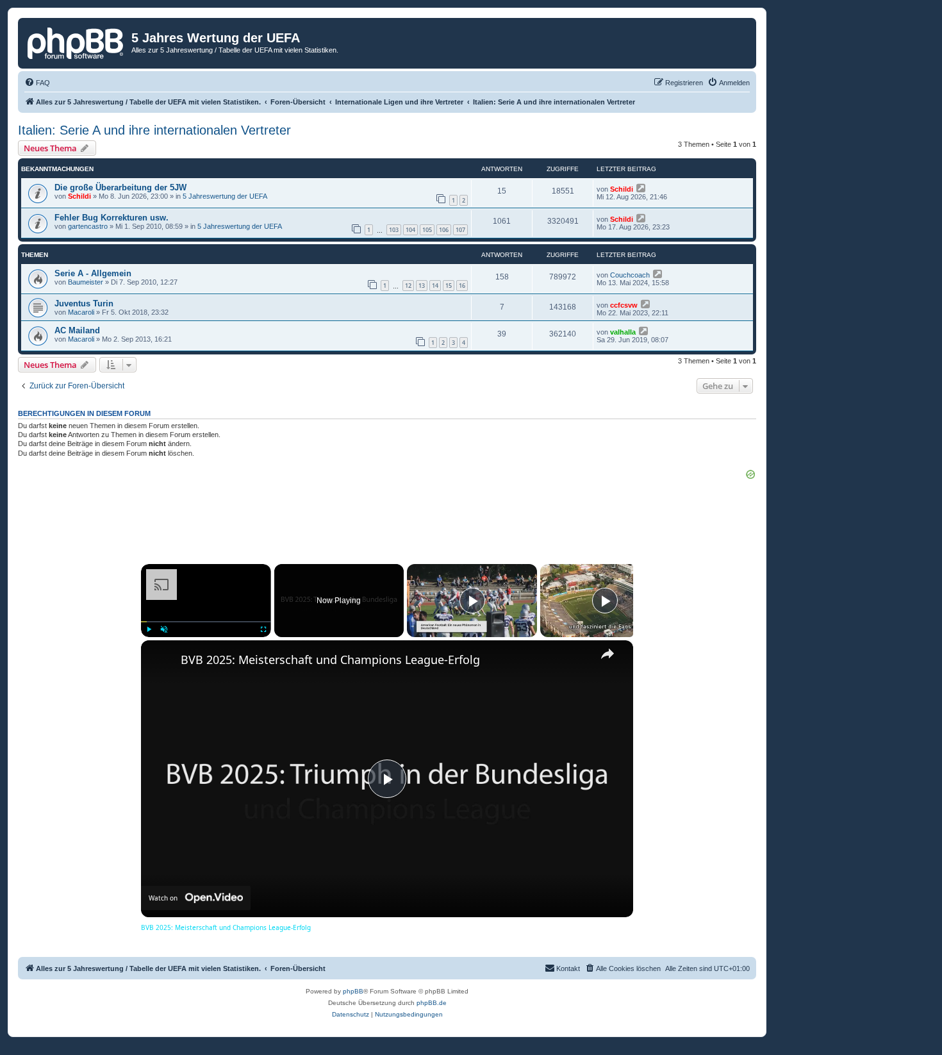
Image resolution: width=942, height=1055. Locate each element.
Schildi (79, 196)
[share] (607, 653)
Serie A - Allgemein (92, 273)
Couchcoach (630, 275)
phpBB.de (432, 1002)
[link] (161, 661)
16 (462, 285)
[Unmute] (164, 629)
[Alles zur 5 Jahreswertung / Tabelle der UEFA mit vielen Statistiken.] (76, 41)
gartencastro (88, 226)
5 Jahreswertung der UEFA (225, 196)
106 (444, 230)
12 (408, 285)
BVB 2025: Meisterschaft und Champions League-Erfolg (330, 659)
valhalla (623, 332)
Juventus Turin (83, 303)
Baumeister (85, 282)
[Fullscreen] (263, 629)
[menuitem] (37, 82)
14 (435, 285)
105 (427, 230)
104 (410, 230)
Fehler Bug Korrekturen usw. (111, 217)
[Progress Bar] (206, 621)
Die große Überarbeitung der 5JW (120, 187)
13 (421, 285)
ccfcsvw (624, 305)
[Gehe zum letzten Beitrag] (642, 188)
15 (448, 285)
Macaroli (81, 312)
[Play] (148, 629)
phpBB (353, 991)
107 (460, 230)
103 (394, 230)
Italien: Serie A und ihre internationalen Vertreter (154, 130)
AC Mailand (77, 330)
